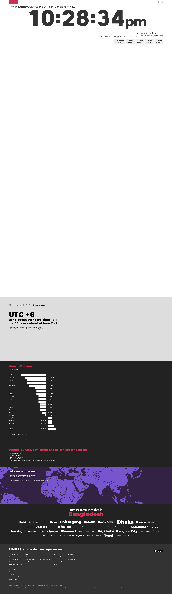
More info (127, 37)
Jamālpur (30, 527)
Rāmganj (148, 531)
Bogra (53, 522)
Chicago (11, 377)
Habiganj (14, 526)
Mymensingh (139, 526)
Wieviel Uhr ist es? (84, 587)
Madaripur (117, 526)
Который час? (61, 587)
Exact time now (13, 554)
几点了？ (19, 587)
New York (11, 380)
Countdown (12, 569)
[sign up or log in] (158, 2)
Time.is (13, 2)
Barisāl (22, 522)
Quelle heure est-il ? (41, 587)
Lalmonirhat (102, 526)
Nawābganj (32, 531)
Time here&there (14, 557)
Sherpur (53, 535)
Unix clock (41, 557)
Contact (55, 567)
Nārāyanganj (68, 531)
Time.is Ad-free (58, 557)
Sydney (11, 428)
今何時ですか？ (93, 587)
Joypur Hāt (52, 526)
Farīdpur (151, 522)
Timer (10, 572)
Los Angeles (120, 41)
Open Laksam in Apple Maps (40, 480)
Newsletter (28, 562)
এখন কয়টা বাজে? (54, 587)
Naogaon (155, 527)
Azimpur (14, 522)
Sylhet (80, 535)
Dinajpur (141, 522)
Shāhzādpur (61, 535)
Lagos (10, 391)
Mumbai (11, 415)
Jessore (41, 527)
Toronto (11, 383)
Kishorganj (76, 526)
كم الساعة (49, 587)
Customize (56, 554)
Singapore (12, 423)
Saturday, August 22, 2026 (147, 33)
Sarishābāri (45, 535)
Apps (26, 554)
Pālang (93, 531)
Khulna (64, 527)
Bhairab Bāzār (33, 522)
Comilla (90, 522)
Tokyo (159, 41)
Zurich (10, 402)
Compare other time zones (19, 434)
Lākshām (109, 526)
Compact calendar (14, 577)
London (130, 41)
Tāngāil (126, 535)
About (55, 564)
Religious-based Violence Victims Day (151, 35)
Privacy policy (72, 559)
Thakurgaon (98, 535)
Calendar (11, 574)
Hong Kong (12, 418)
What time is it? (12, 587)
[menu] (162, 2)
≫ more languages (120, 587)
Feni (158, 522)
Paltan (80, 531)
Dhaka (125, 522)
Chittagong (70, 522)
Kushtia (84, 527)
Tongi (108, 535)
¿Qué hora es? (32, 587)
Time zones (12, 562)
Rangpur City (126, 531)
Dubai (10, 412)
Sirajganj (70, 535)
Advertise (71, 554)
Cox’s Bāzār (106, 522)
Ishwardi (21, 526)
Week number (13, 579)
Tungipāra (118, 535)
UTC (10, 388)
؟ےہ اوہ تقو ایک (112, 587)
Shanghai (11, 420)
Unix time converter (44, 559)
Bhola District (44, 522)
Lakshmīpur (93, 526)
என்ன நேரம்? (105, 587)
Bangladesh (86, 514)
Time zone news (30, 559)
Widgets (27, 557)
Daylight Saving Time (15, 564)
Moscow (11, 410)
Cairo (10, 404)
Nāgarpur (53, 531)
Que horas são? (68, 587)
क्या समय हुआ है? (25, 587)
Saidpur (156, 531)
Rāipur (141, 531)
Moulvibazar (126, 526)
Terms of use (72, 557)
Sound (10, 582)
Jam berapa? (76, 587)
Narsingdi (18, 531)
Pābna (86, 531)
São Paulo (12, 385)
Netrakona (41, 531)
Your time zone (13, 559)
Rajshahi (106, 531)
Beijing (150, 41)
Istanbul (11, 407)
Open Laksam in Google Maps (20, 480)
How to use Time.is (59, 562)
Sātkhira (90, 535)
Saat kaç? (99, 587)
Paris (140, 41)
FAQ (54, 559)
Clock (10, 567)
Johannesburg (13, 396)
